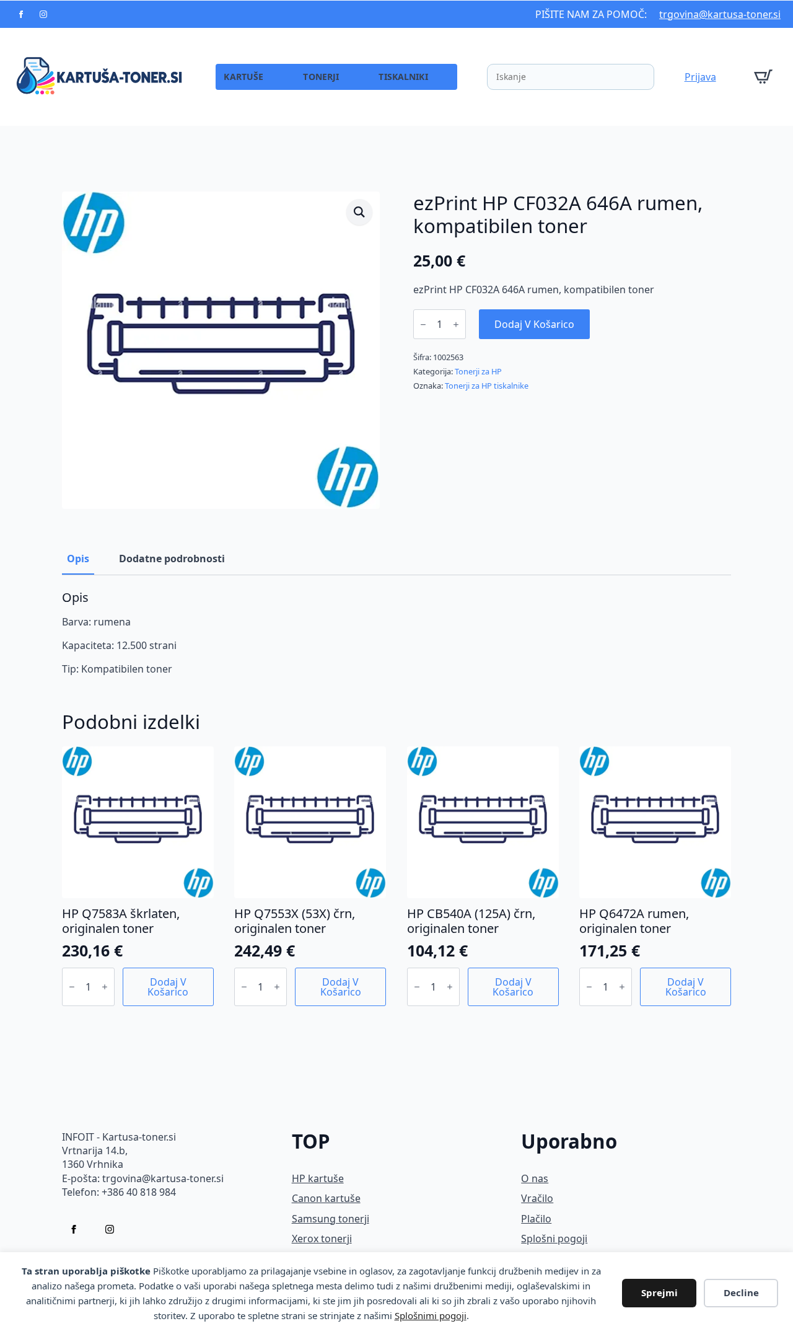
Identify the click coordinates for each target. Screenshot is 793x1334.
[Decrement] (423, 324)
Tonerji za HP (478, 371)
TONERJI (321, 76)
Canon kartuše (326, 1198)
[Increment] (456, 324)
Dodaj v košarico (534, 324)
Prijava (700, 77)
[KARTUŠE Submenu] (281, 77)
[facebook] (21, 14)
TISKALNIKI (403, 76)
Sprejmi (659, 1292)
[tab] (78, 558)
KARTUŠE (243, 76)
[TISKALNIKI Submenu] (446, 77)
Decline (741, 1292)
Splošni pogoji (554, 1238)
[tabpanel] (396, 633)
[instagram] (43, 14)
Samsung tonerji (330, 1219)
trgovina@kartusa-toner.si (720, 14)
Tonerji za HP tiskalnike (486, 385)
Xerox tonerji (322, 1238)
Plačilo (536, 1219)
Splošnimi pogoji (431, 1315)
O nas (534, 1178)
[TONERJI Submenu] (357, 77)
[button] (359, 212)
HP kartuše (318, 1178)
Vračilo (537, 1198)
